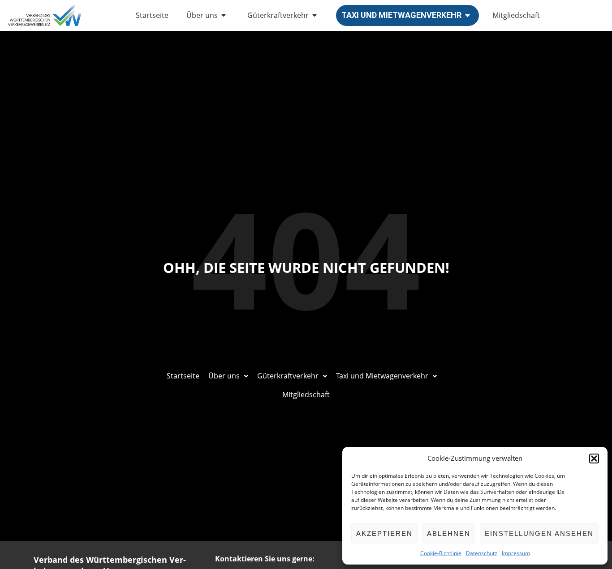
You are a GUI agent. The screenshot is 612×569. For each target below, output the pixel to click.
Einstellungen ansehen (539, 533)
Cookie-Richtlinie (440, 553)
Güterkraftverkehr (278, 15)
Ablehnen (448, 533)
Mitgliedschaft (516, 15)
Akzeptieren (384, 533)
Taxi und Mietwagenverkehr (401, 15)
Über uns (202, 15)
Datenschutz (481, 553)
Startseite (152, 15)
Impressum (516, 553)
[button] (594, 458)
